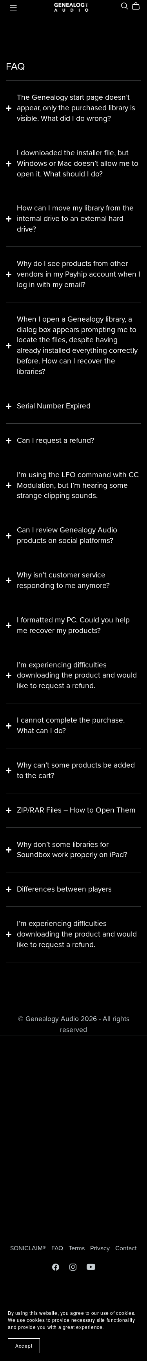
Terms (77, 1248)
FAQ (58, 1248)
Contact (126, 1248)
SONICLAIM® (28, 1248)
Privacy (100, 1248)
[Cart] (139, 6)
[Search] (124, 6)
